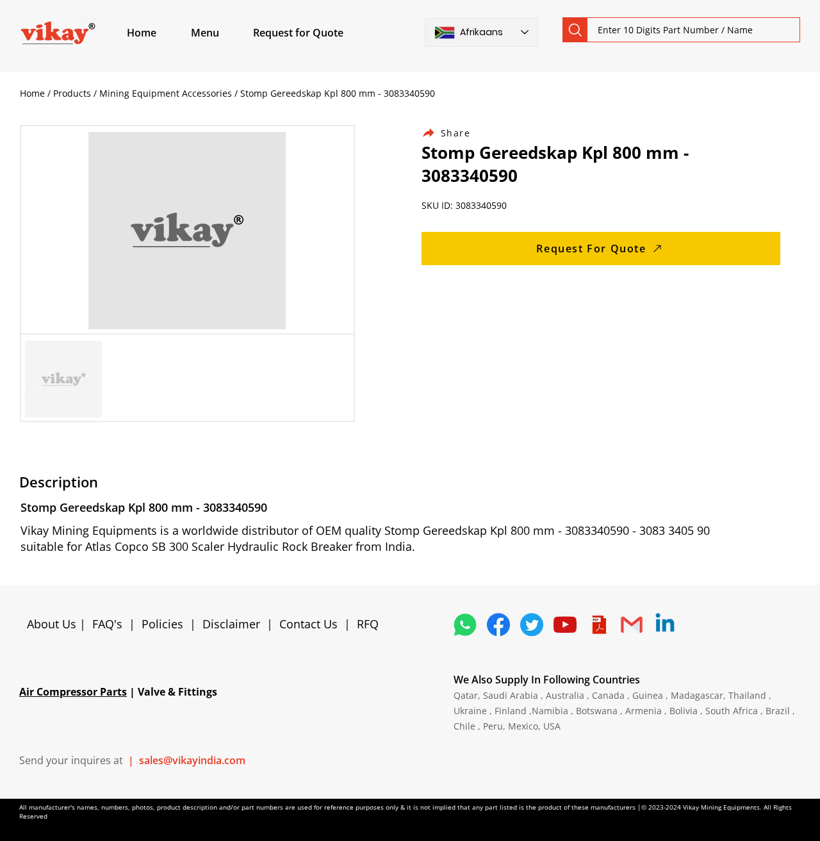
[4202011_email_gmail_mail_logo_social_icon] (631, 624)
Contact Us (308, 624)
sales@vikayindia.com (192, 760)
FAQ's (107, 624)
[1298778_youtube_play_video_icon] (565, 624)
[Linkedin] (664, 624)
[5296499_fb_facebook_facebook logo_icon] (498, 624)
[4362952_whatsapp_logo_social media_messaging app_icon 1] (465, 624)
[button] (220, 32)
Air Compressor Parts (73, 692)
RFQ (368, 624)
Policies (162, 624)
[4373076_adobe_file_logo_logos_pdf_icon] (598, 624)
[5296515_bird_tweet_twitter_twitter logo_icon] (531, 624)
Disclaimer (234, 624)
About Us (53, 624)
